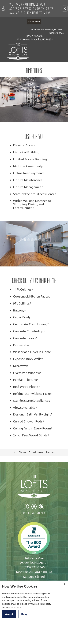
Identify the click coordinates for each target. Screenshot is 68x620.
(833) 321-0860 (56, 33)
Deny (24, 613)
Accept (9, 613)
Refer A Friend (34, 512)
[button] (64, 8)
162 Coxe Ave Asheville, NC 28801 (47, 29)
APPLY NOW (34, 21)
